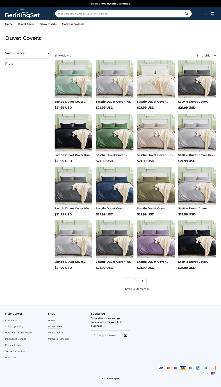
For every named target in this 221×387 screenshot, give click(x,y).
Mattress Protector (73, 24)
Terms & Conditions (16, 351)
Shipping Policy (14, 326)
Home (9, 24)
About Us (10, 357)
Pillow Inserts (48, 24)
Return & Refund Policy (18, 332)
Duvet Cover (26, 24)
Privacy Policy (13, 345)
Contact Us (11, 320)
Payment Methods (15, 338)
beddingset (114, 378)
